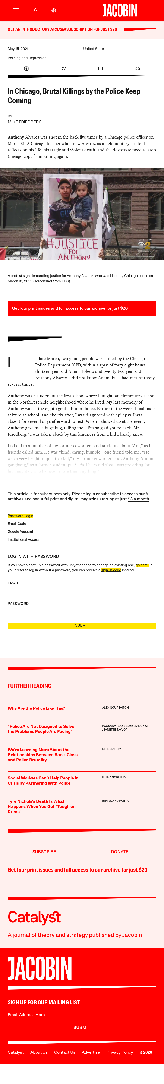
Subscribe (44, 852)
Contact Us (64, 1052)
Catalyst (16, 1052)
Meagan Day (111, 749)
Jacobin (58, 30)
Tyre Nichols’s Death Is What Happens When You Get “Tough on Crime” (42, 807)
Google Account (20, 532)
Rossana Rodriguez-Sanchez (125, 726)
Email (13, 583)
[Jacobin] (119, 10)
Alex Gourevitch (115, 707)
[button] (16, 10)
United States (94, 49)
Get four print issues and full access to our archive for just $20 (70, 308)
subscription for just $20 (91, 30)
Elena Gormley (114, 777)
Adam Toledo (81, 371)
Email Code (17, 524)
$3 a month (138, 499)
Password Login (20, 516)
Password (18, 604)
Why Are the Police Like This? (36, 708)
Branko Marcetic (116, 801)
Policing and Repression (27, 58)
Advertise (91, 1052)
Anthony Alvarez (51, 378)
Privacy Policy (120, 1052)
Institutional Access (23, 540)
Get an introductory (29, 30)
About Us (39, 1052)
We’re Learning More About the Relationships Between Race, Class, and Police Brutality (43, 755)
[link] (53, 10)
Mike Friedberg (25, 122)
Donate (119, 852)
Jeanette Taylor (114, 729)
